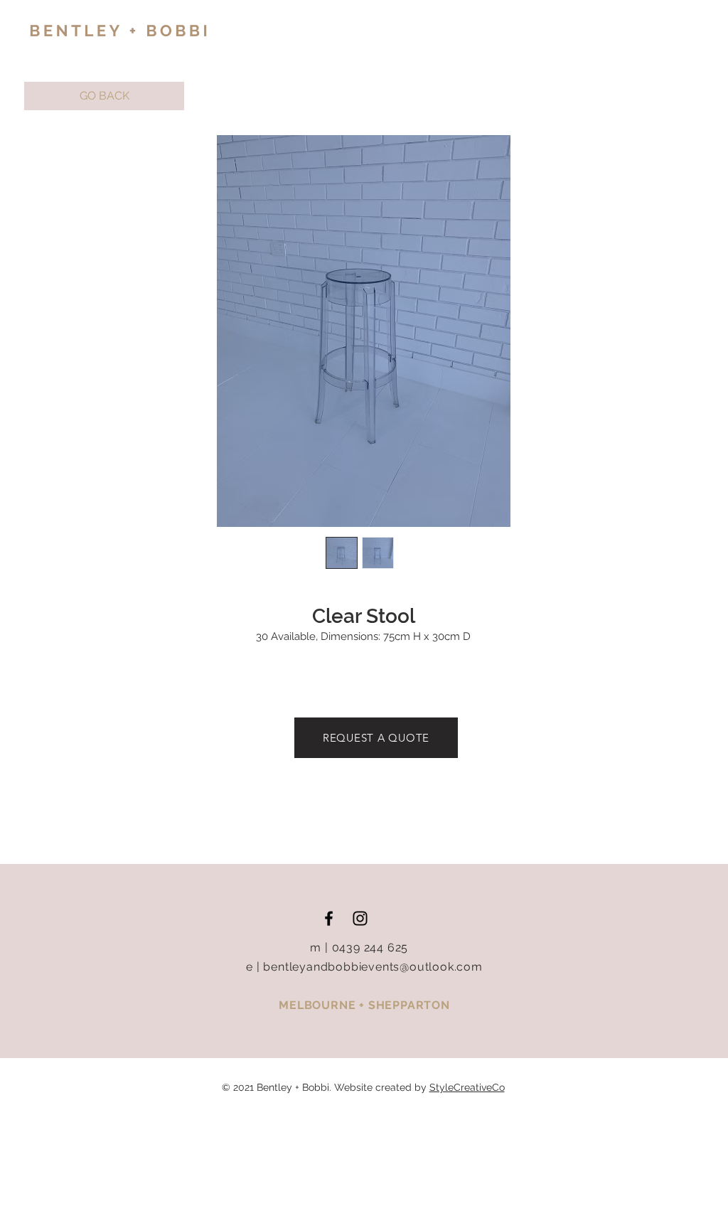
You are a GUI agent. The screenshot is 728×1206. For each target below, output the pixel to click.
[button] (104, 96)
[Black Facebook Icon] (328, 918)
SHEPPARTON (409, 1005)
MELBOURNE (319, 1005)
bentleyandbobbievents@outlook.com (372, 966)
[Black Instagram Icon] (360, 918)
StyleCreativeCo (467, 1087)
